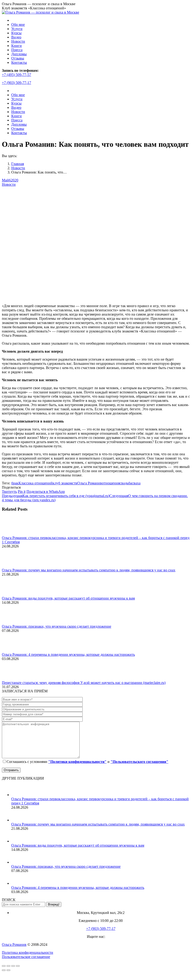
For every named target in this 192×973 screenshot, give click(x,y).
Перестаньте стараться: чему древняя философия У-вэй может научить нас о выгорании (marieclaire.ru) (84, 683)
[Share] (8, 966)
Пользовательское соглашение (26, 957)
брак (14, 483)
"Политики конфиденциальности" (77, 762)
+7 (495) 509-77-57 (16, 75)
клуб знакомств (65, 483)
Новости (9, 184)
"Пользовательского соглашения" (139, 762)
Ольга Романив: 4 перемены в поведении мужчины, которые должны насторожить (68, 654)
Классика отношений (35, 483)
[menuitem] (18, 24)
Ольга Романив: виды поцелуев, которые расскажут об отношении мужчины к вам (68, 598)
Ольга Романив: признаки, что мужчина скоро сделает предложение (56, 626)
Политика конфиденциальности (27, 952)
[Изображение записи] (15, 534)
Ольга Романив (89, 483)
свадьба (126, 483)
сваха (136, 483)
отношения (111, 483)
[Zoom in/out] (18, 966)
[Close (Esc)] (4, 966)
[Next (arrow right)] (8, 970)
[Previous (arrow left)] (4, 970)
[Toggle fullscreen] (13, 966)
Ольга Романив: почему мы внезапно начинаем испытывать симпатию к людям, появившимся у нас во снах (88, 570)
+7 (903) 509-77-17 (16, 83)
